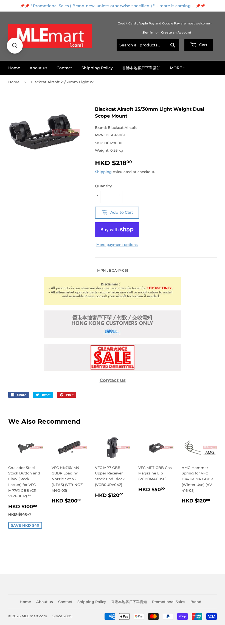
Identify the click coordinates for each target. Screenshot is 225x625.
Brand (195, 601)
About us (38, 67)
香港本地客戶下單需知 (141, 67)
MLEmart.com (34, 616)
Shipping (103, 172)
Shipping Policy (97, 67)
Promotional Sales (168, 601)
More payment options (117, 244)
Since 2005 (62, 616)
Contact (64, 67)
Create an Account (176, 32)
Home (14, 67)
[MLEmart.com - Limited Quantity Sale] (112, 370)
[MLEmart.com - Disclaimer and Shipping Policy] (112, 303)
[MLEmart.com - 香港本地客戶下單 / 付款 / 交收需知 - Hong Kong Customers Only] (112, 336)
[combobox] (148, 45)
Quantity (103, 186)
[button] (15, 46)
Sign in (147, 32)
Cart (202, 44)
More (176, 67)
